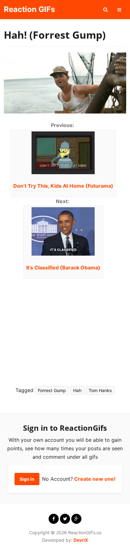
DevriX (81, 540)
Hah (77, 390)
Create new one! (94, 479)
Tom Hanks (100, 390)
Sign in (27, 479)
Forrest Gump (52, 390)
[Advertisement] (61, 330)
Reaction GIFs (29, 9)
